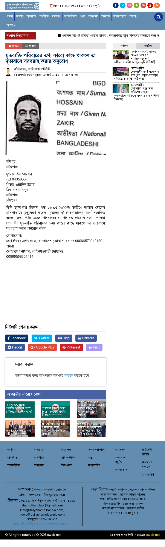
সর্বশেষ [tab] (124, 46)
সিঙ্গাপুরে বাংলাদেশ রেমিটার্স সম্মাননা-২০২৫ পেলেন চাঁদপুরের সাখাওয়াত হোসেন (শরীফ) (91, 408)
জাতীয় (19, 16)
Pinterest (73, 347)
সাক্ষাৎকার (121, 470)
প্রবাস (32, 46)
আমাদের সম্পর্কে (45, 524)
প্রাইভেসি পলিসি (23, 524)
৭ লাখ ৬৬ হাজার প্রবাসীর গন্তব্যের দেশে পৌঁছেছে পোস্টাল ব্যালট (19, 410)
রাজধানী (93, 16)
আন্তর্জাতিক (70, 16)
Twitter (43, 338)
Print (96, 347)
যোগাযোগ (148, 474)
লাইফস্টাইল (119, 16)
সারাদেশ (56, 16)
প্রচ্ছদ (10, 16)
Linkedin (87, 338)
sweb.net (153, 535)
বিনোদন (105, 16)
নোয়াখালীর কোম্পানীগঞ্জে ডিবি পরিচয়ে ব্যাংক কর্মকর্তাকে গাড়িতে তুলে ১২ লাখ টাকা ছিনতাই (136, 92)
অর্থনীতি (44, 16)
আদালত (39, 465)
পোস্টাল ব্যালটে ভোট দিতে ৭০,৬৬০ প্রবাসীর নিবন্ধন (54, 411)
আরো (10, 25)
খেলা (82, 16)
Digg (66, 338)
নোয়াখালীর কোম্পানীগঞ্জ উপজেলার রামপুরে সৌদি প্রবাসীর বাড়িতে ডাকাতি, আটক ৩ (136, 73)
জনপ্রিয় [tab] (148, 46)
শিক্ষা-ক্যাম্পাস (96, 450)
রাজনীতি (31, 16)
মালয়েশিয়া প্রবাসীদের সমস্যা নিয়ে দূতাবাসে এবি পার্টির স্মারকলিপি (90, 431)
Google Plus (44, 347)
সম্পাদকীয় (94, 465)
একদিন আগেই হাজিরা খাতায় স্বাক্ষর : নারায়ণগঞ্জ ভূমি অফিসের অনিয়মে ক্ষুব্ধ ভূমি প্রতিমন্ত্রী (135, 57)
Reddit (16, 347)
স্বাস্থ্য (90, 457)
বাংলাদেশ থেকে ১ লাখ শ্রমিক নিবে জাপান (18, 432)
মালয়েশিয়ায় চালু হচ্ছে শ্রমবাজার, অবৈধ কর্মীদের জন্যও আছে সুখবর (54, 429)
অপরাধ (133, 16)
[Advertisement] (55, 297)
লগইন (68, 375)
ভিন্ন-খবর (66, 465)
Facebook (18, 338)
